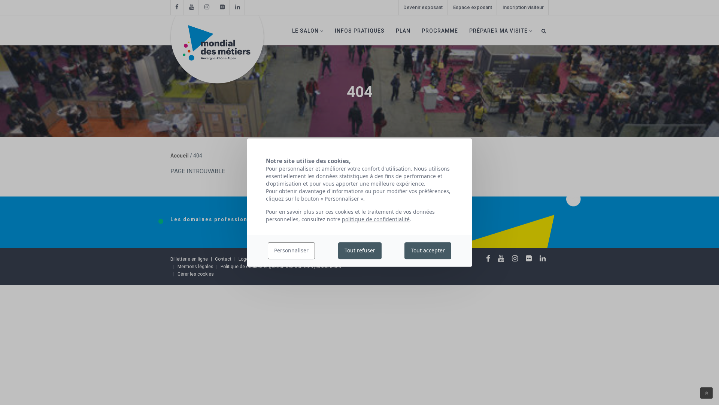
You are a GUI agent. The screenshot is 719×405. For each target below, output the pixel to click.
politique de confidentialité (376, 219)
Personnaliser (291, 250)
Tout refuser (360, 250)
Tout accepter (428, 250)
